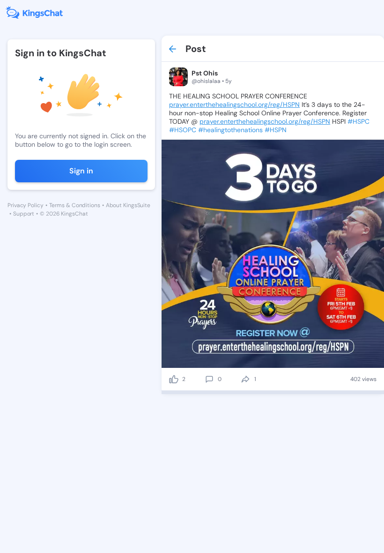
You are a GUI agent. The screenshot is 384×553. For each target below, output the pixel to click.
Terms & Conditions (74, 205)
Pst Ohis (205, 73)
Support (23, 213)
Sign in (81, 171)
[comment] (209, 379)
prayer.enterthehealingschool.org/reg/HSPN (234, 104)
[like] (173, 379)
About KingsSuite (128, 205)
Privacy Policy (25, 205)
